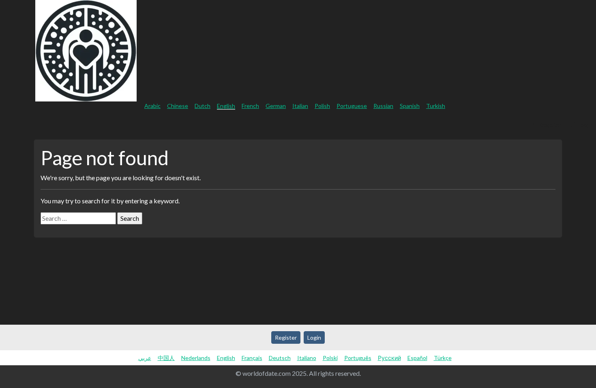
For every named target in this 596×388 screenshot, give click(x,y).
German (276, 105)
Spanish (410, 105)
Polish (322, 105)
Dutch (202, 105)
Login (584, 124)
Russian (383, 105)
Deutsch (280, 357)
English (226, 105)
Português (357, 357)
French (250, 105)
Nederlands (195, 357)
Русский (389, 357)
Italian (300, 105)
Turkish (435, 105)
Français (252, 357)
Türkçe (443, 357)
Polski (330, 357)
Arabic (152, 105)
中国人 (166, 357)
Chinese (177, 105)
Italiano (306, 357)
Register (549, 124)
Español (417, 357)
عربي (144, 357)
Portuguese (352, 105)
